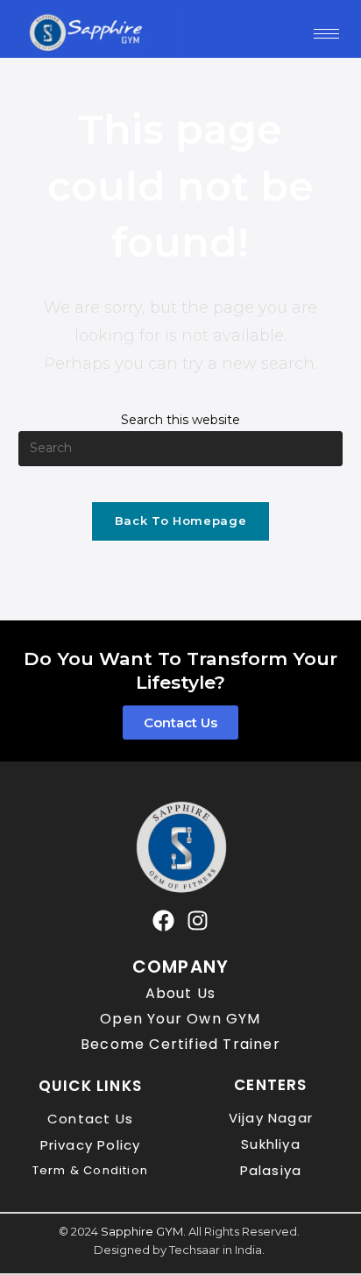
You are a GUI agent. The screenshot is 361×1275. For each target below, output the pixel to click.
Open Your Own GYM (180, 1019)
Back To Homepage (180, 521)
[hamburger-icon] (326, 34)
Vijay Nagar (271, 1118)
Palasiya (271, 1170)
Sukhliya (271, 1144)
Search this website (180, 420)
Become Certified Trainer (180, 1044)
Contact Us (90, 1118)
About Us (180, 993)
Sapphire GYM (142, 1231)
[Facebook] (163, 920)
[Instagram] (198, 920)
